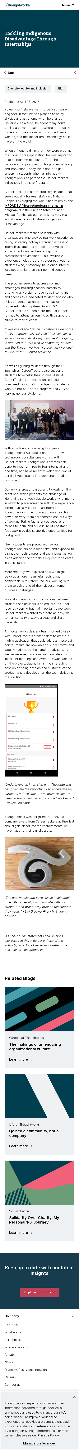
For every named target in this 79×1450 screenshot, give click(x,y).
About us (11, 1325)
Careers (10, 1377)
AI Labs (10, 1355)
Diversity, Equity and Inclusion (26, 1370)
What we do (13, 1332)
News (9, 1362)
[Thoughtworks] (18, 5)
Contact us (12, 1384)
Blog (61, 88)
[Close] (74, 1397)
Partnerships (13, 1340)
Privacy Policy (48, 1435)
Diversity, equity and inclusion (28, 88)
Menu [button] (66, 5)
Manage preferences (39, 1443)
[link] (39, 1292)
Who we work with (18, 1347)
